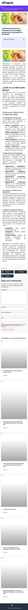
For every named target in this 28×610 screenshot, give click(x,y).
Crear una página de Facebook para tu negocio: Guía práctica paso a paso (13, 465)
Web (2, 317)
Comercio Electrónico (9, 509)
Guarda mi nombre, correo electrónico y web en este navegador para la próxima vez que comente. (13, 325)
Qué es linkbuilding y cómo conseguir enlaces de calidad (11, 548)
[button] (26, 3)
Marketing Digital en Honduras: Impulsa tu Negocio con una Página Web (13, 592)
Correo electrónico (6, 312)
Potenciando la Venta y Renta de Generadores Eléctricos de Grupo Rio (13, 423)
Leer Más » (5, 375)
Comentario (4, 289)
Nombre (3, 306)
